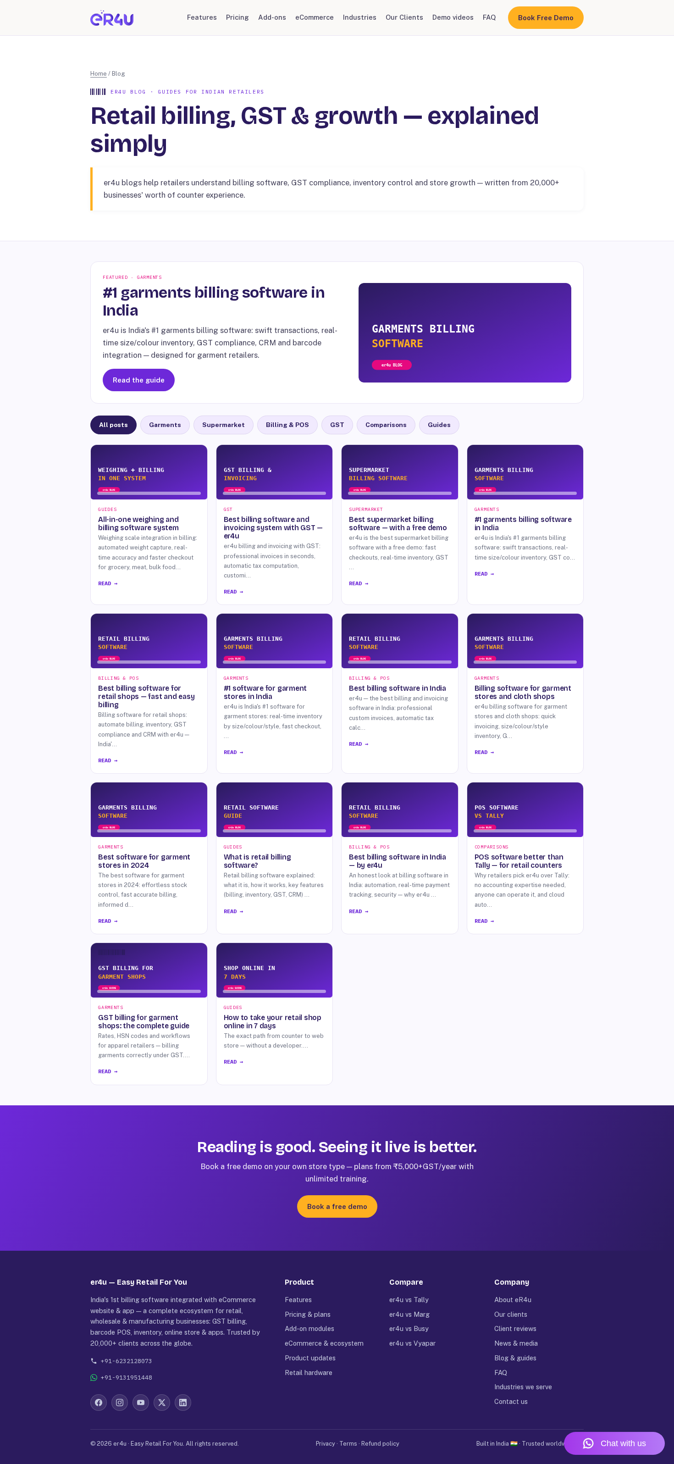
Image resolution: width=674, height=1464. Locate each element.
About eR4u (512, 1299)
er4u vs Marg (409, 1314)
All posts (113, 424)
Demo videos (453, 17)
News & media (516, 1343)
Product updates (310, 1358)
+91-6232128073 (126, 1361)
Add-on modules (309, 1328)
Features (202, 17)
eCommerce (314, 17)
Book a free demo (337, 1206)
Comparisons (386, 424)
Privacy (325, 1443)
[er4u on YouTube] (141, 1402)
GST (337, 424)
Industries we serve (523, 1387)
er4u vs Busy (409, 1328)
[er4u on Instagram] (119, 1402)
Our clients (510, 1314)
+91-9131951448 (126, 1377)
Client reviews (515, 1328)
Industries (359, 17)
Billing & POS (287, 424)
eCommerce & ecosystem (324, 1343)
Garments (165, 424)
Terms (348, 1443)
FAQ (489, 17)
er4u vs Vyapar (412, 1343)
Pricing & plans (308, 1314)
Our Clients (404, 17)
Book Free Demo (546, 18)
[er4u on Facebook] (98, 1402)
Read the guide (139, 380)
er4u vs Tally (409, 1299)
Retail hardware (308, 1372)
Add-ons (272, 17)
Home (98, 73)
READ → (107, 583)
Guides (439, 424)
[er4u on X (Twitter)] (162, 1402)
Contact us (511, 1401)
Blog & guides (515, 1358)
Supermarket (223, 424)
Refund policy (380, 1443)
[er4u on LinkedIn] (183, 1402)
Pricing (237, 17)
